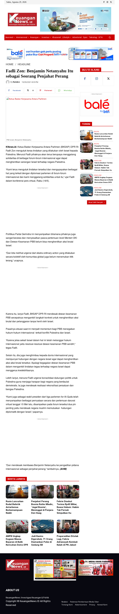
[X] (111, 2)
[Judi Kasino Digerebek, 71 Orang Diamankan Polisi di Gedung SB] (42, 526)
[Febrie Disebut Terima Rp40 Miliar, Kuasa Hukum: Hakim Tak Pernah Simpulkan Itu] (68, 491)
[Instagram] (107, 2)
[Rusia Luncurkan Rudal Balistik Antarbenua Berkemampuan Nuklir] (17, 491)
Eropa (96, 131)
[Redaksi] (8, 82)
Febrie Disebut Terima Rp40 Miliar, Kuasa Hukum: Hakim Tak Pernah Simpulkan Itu (68, 507)
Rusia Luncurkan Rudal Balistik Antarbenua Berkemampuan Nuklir (14, 507)
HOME (9, 64)
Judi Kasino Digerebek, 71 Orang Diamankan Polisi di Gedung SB (103, 192)
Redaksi (16, 82)
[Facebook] (104, 2)
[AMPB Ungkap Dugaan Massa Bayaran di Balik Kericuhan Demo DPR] (17, 526)
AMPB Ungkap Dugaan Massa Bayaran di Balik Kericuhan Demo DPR (103, 180)
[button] (110, 37)
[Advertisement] (42, 209)
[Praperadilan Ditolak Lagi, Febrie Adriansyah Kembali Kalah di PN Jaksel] (68, 526)
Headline (24, 64)
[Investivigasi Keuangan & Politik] (22, 19)
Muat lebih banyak (96, 202)
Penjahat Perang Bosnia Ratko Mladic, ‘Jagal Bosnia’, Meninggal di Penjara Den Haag (42, 507)
